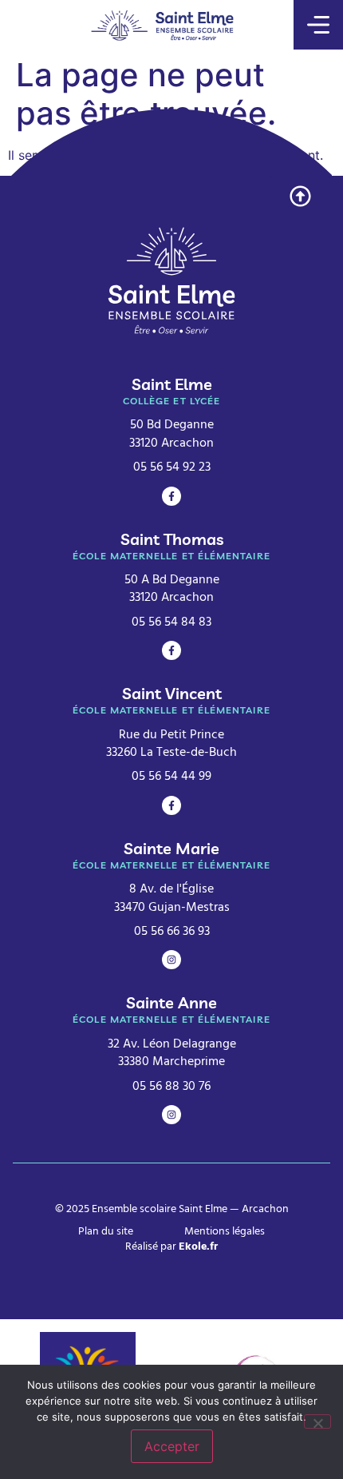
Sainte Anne (171, 1002)
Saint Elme (172, 384)
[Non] (317, 1421)
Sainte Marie (171, 848)
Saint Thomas (171, 539)
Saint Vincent (172, 693)
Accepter (171, 1446)
